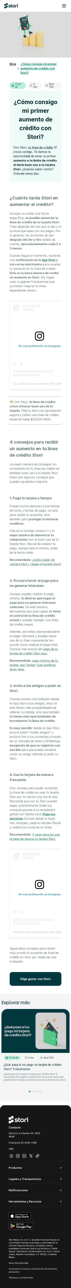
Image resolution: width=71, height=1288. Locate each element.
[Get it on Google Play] (35, 1226)
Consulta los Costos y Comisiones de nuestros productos (33, 1270)
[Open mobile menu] (64, 5)
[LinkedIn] (24, 1155)
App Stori (48, 260)
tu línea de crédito (40, 147)
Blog (13, 64)
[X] (30, 1155)
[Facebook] (11, 1155)
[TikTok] (37, 1155)
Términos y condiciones (21, 1277)
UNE (11, 1148)
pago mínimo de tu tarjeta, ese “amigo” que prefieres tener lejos (34, 665)
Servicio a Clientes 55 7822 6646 (24, 1135)
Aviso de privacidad (18, 1263)
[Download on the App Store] (35, 1215)
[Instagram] (17, 1155)
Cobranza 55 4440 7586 (23, 1142)
